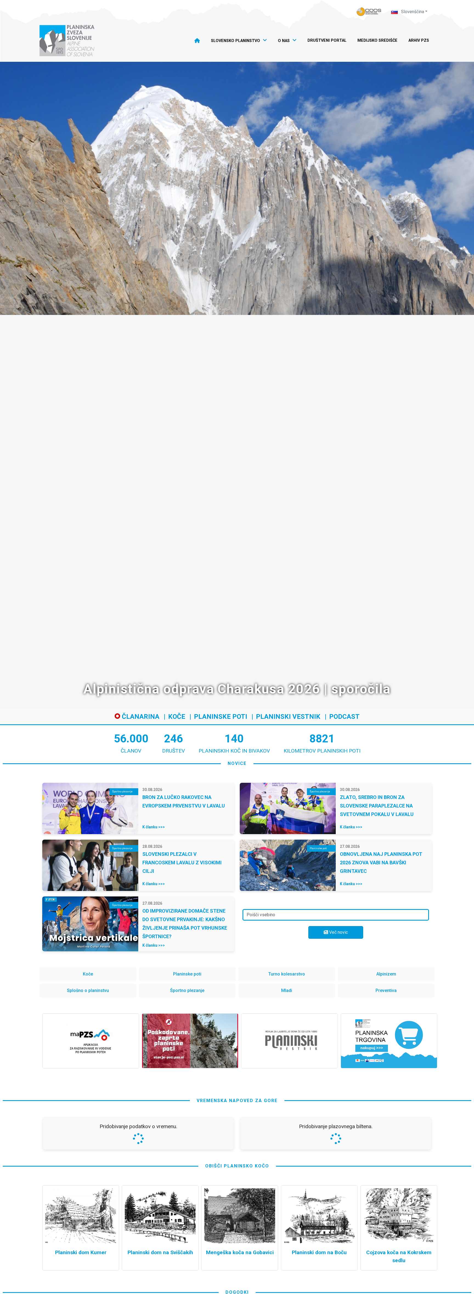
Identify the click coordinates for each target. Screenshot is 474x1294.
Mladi (286, 990)
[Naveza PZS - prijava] (369, 12)
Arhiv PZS (418, 40)
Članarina (139, 716)
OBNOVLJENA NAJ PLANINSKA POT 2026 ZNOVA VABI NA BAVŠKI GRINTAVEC (381, 862)
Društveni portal (326, 40)
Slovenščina (412, 11)
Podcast (344, 716)
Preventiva (386, 990)
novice (237, 763)
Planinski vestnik (288, 716)
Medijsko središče (377, 40)
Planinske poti (220, 716)
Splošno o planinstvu (88, 990)
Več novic (338, 932)
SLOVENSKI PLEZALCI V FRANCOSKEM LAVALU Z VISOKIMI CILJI (182, 862)
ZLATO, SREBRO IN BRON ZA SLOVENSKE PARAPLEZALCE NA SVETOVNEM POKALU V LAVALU (377, 805)
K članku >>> (153, 827)
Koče (176, 716)
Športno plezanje (187, 990)
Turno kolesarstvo (286, 974)
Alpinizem (386, 974)
